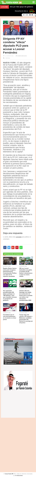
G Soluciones (19, 475)
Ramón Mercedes (22, 55)
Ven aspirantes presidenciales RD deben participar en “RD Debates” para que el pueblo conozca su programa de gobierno (10, 295)
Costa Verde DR (9, 473)
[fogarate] (18, 380)
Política (7, 58)
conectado (18, 237)
